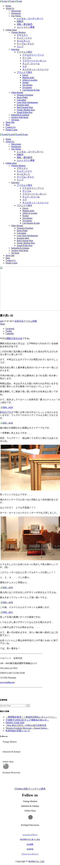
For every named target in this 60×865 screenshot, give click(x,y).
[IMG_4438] (7, 423)
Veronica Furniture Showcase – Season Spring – (27, 728)
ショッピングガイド (30, 835)
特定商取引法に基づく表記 (30, 839)
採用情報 (30, 849)
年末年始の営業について (18, 730)
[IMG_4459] (7, 587)
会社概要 (30, 844)
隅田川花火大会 (14, 338)
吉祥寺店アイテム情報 (26, 321)
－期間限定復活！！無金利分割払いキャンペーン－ (31, 717)
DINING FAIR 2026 (15, 722)
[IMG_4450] (7, 407)
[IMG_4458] (7, 602)
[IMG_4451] (7, 612)
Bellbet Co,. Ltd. (36, 861)
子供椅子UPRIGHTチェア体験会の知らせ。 (27, 720)
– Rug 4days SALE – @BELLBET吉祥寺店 (26, 725)
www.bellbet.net (7, 682)
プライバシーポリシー (30, 854)
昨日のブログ (6, 412)
